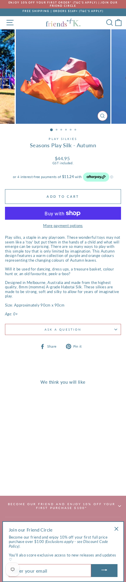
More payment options (63, 226)
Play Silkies (63, 139)
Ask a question (63, 329)
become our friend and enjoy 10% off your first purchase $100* (61, 505)
